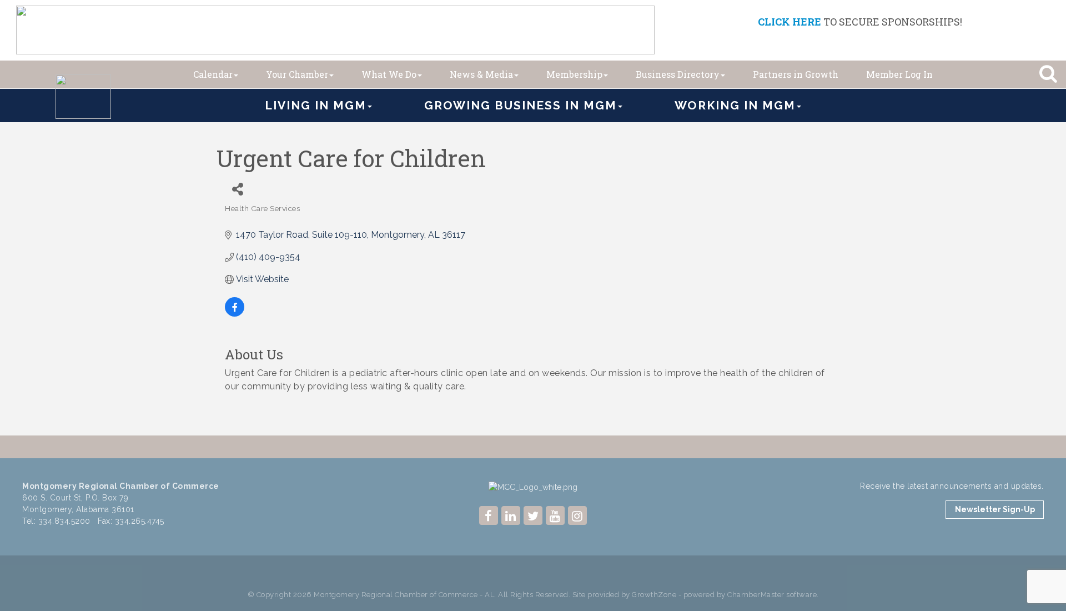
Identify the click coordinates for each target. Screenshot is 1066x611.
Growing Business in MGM (520, 105)
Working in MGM (735, 105)
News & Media (481, 74)
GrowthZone (654, 594)
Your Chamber (297, 74)
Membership (574, 74)
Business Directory (678, 74)
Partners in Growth (795, 74)
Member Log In (899, 74)
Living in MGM (315, 105)
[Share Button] (237, 189)
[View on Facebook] (234, 313)
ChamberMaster (756, 594)
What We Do (388, 74)
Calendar (213, 74)
